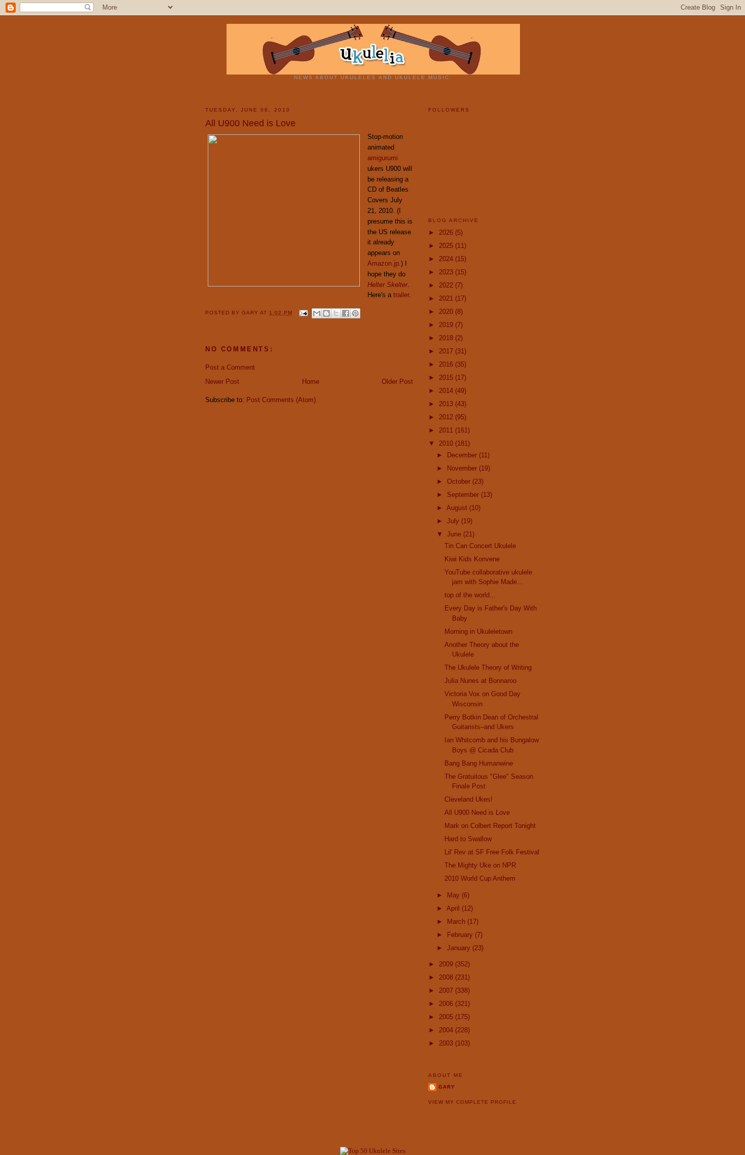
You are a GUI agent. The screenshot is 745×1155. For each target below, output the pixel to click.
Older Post (397, 381)
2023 (447, 272)
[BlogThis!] (326, 313)
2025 (447, 245)
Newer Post (222, 381)
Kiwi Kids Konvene (472, 559)
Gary (251, 312)
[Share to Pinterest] (355, 313)
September (464, 494)
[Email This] (317, 313)
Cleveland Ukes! (468, 799)
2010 (447, 443)
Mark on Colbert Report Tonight (490, 825)
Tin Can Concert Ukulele (480, 546)
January (459, 948)
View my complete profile (472, 1102)
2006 (447, 1003)
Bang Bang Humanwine (478, 763)
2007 (447, 990)
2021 (447, 298)
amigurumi (382, 158)
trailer (401, 295)
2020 (447, 311)
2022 (447, 285)
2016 (447, 364)
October (459, 481)
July (454, 521)
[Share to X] (336, 313)
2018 (447, 338)
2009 (447, 964)
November (463, 468)
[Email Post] (303, 312)
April (454, 908)
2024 (447, 259)
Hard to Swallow (468, 839)
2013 (447, 404)
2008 (447, 977)
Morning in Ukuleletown (478, 631)
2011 (447, 430)
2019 (447, 325)
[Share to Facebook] (346, 313)
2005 (447, 1017)
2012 (447, 417)
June (455, 534)
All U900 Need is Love (477, 812)
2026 (447, 232)
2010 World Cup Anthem (479, 878)
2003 (447, 1043)
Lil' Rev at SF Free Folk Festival (491, 852)
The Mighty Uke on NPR (480, 865)
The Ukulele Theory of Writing (488, 667)
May (454, 895)
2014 (447, 390)
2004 (447, 1030)
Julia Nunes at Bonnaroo (480, 680)
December (463, 455)
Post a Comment (230, 367)
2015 (447, 377)
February (461, 935)
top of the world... (470, 595)
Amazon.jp (383, 263)
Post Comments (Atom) (281, 400)
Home (310, 381)
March (457, 921)
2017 (447, 351)
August (457, 508)
